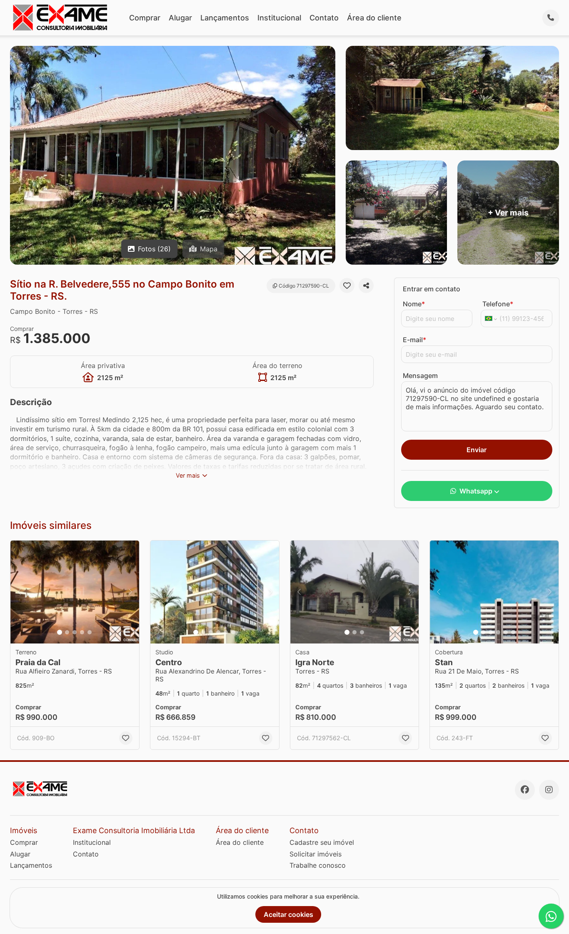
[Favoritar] (346, 285)
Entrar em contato (431, 289)
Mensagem (420, 375)
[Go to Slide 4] (82, 632)
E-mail (414, 340)
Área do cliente (374, 17)
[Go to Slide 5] (89, 632)
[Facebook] (525, 790)
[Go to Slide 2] (67, 632)
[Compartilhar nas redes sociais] (366, 285)
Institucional (279, 17)
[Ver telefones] (550, 18)
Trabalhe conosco (317, 865)
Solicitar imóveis (315, 854)
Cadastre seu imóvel (321, 842)
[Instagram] (549, 790)
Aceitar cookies (288, 914)
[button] (74, 592)
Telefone (497, 304)
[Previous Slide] (19, 592)
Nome (414, 304)
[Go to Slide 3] (74, 632)
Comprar (144, 17)
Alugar (180, 17)
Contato (324, 17)
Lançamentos (224, 17)
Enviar (477, 450)
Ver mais (188, 475)
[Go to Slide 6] (233, 632)
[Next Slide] (130, 592)
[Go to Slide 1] (59, 632)
